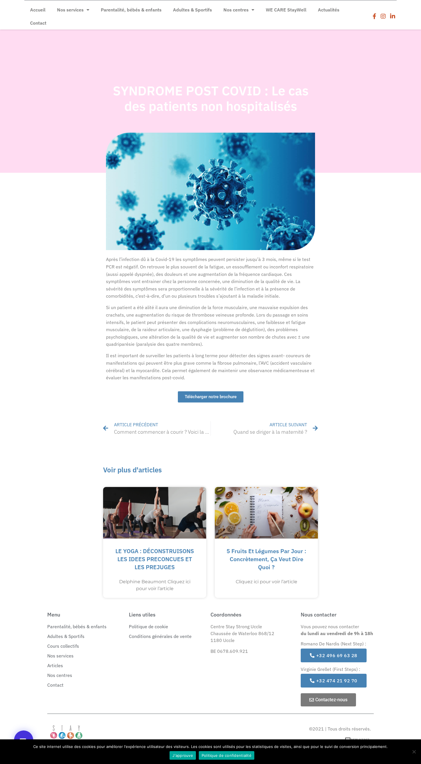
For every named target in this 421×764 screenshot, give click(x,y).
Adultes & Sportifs (192, 10)
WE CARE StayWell (286, 10)
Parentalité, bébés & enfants (131, 10)
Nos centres (236, 10)
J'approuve (182, 755)
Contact (38, 23)
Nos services (70, 10)
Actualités (328, 10)
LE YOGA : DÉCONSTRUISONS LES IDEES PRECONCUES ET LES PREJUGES (154, 559)
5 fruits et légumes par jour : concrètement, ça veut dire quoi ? (266, 559)
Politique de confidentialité (226, 755)
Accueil (38, 10)
